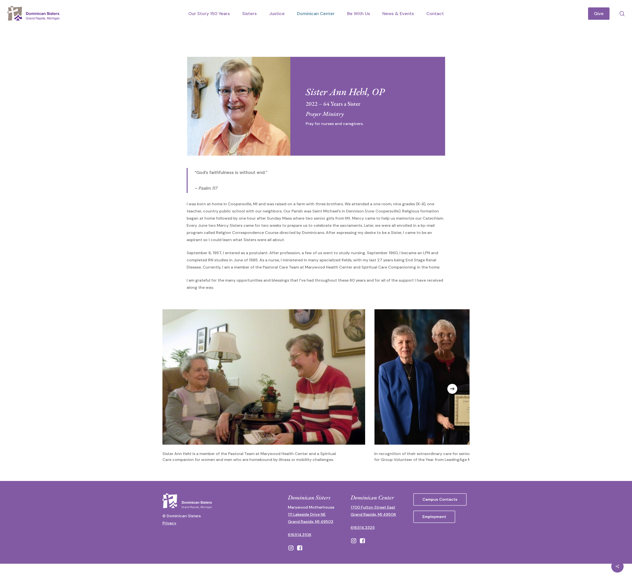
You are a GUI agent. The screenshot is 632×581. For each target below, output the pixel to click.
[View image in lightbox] (263, 386)
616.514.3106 (299, 534)
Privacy (169, 523)
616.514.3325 (363, 527)
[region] (316, 389)
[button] (440, 499)
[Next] (452, 389)
